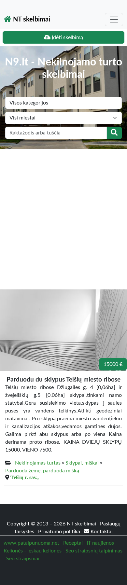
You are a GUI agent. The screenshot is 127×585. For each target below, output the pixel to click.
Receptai (73, 543)
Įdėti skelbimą (66, 37)
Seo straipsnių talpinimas (93, 550)
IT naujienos (100, 543)
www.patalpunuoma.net (31, 543)
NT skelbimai (30, 19)
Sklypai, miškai (82, 463)
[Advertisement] (63, 215)
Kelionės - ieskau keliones (33, 550)
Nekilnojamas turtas (38, 463)
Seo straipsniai (22, 558)
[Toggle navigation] (114, 19)
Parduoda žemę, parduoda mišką (42, 470)
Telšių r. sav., (24, 477)
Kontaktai (101, 531)
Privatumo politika (59, 531)
